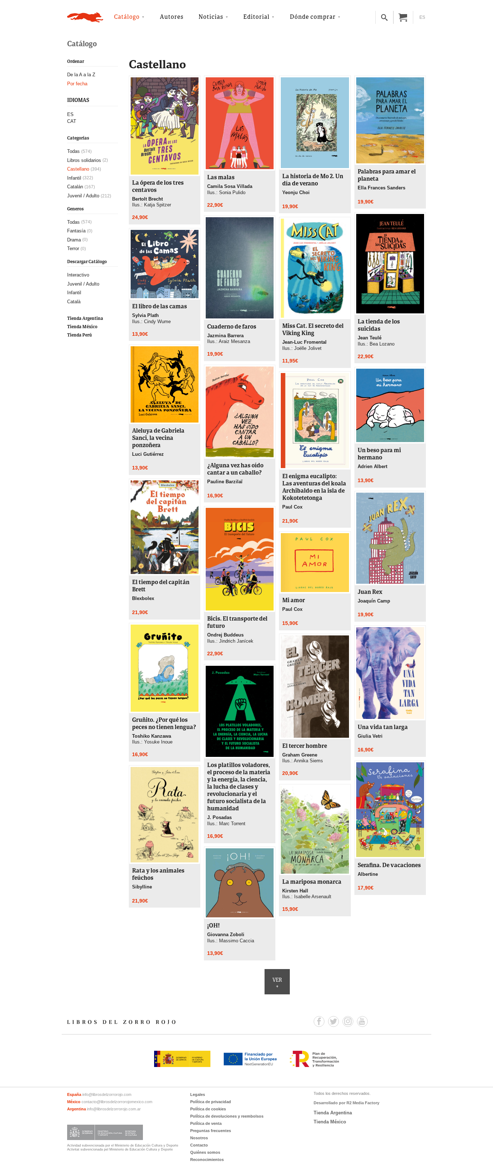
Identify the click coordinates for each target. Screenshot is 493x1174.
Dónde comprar (313, 17)
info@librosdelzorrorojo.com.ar (114, 1109)
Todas (73, 151)
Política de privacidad (210, 1102)
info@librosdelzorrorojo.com (106, 1094)
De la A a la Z (81, 74)
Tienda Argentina (85, 318)
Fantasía (76, 230)
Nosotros (199, 1138)
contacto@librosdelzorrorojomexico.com (117, 1102)
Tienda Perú (79, 335)
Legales (197, 1094)
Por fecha (77, 83)
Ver (277, 983)
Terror (73, 249)
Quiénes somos (205, 1152)
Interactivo (78, 275)
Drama (74, 240)
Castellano (78, 169)
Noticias (210, 17)
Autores (172, 17)
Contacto (199, 1145)
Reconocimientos (207, 1159)
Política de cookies (208, 1109)
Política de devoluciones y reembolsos (226, 1116)
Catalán (75, 187)
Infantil (74, 178)
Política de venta (206, 1123)
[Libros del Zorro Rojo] (85, 17)
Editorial (256, 17)
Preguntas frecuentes (210, 1130)
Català (73, 301)
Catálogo (127, 17)
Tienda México (82, 327)
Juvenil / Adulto (83, 195)
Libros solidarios (84, 160)
